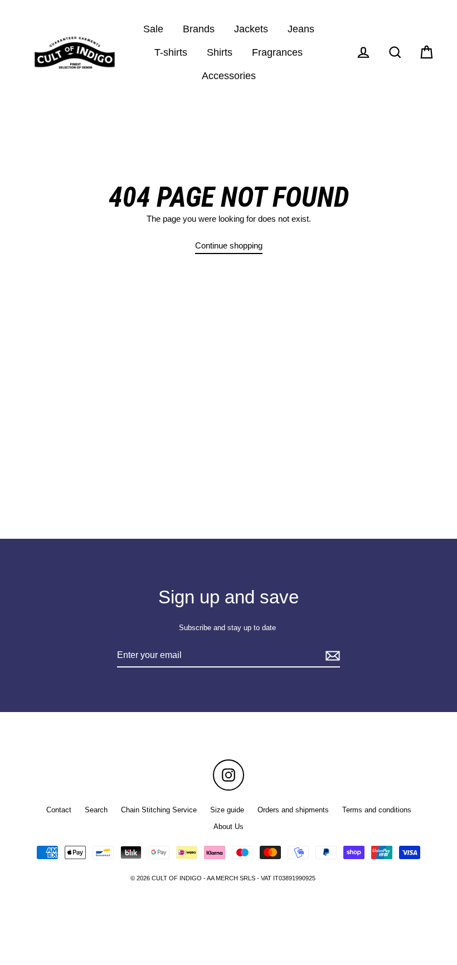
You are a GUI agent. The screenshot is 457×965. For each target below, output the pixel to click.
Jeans (301, 29)
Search (96, 810)
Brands (199, 29)
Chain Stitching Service (159, 810)
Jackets (251, 29)
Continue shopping (228, 245)
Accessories (229, 75)
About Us (228, 826)
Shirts (219, 52)
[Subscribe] (331, 655)
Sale (153, 29)
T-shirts (170, 52)
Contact (58, 810)
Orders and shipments (293, 810)
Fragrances (277, 52)
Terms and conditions (376, 810)
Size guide (227, 810)
